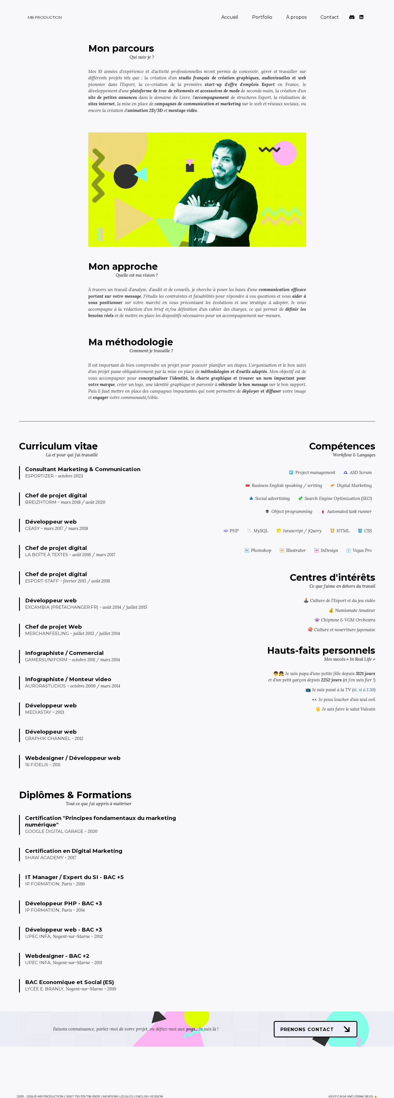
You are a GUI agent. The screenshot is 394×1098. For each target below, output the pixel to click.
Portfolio (262, 17)
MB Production (45, 17)
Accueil (229, 17)
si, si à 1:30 (363, 689)
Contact (329, 17)
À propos (296, 17)
